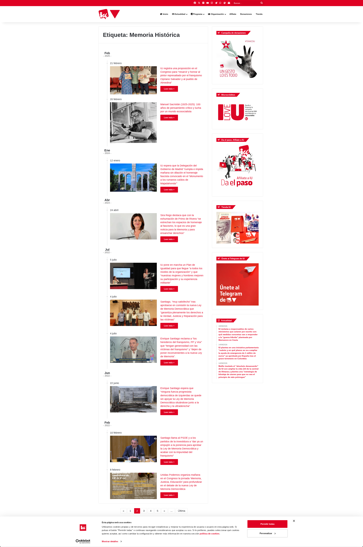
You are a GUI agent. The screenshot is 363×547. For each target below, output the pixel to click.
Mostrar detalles (110, 541)
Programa (197, 14)
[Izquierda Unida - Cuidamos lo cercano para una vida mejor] (109, 14)
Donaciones (246, 14)
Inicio (165, 14)
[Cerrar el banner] (294, 521)
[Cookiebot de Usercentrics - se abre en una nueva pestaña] (83, 541)
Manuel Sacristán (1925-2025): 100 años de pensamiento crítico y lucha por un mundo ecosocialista (180, 108)
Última (181, 510)
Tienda (259, 14)
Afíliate (232, 14)
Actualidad (179, 14)
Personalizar (266, 533)
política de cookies (210, 533)
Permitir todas (267, 524)
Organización (217, 14)
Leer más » (169, 89)
